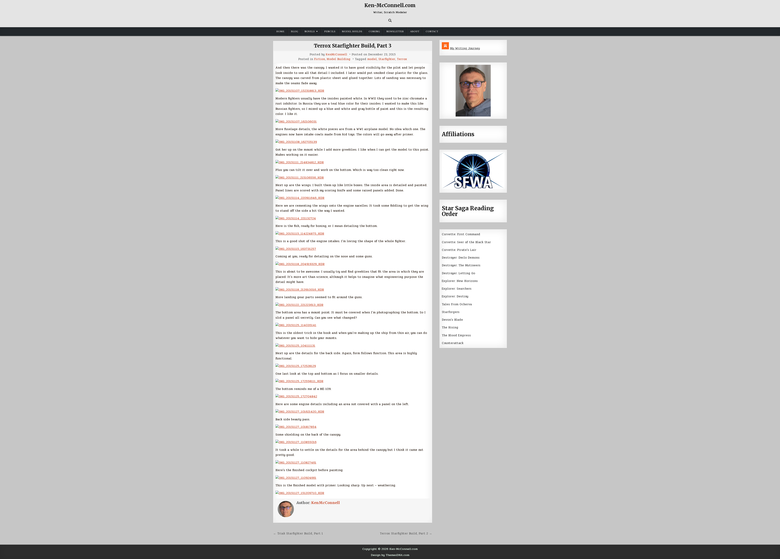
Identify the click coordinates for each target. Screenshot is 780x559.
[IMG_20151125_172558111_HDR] (299, 381)
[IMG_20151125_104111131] (295, 345)
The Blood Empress (456, 335)
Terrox (402, 59)
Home (280, 31)
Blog (294, 31)
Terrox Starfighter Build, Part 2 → (406, 533)
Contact (432, 31)
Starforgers (450, 312)
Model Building (338, 59)
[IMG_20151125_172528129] (295, 366)
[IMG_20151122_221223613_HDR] (299, 304)
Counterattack (453, 343)
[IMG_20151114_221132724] (295, 218)
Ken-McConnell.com (390, 5)
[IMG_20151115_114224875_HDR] (299, 233)
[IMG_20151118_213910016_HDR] (299, 289)
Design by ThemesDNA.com (390, 555)
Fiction (319, 59)
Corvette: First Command (461, 234)
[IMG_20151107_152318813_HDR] (299, 90)
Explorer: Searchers (456, 288)
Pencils (329, 31)
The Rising (450, 327)
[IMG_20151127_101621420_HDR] (299, 411)
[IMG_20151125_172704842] (296, 396)
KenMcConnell (336, 54)
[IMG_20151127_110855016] (295, 442)
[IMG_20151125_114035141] (295, 325)
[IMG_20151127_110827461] (295, 462)
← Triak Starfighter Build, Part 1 (298, 533)
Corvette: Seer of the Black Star (466, 242)
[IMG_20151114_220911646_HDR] (299, 197)
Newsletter (395, 31)
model (372, 59)
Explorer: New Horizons (460, 280)
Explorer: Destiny (455, 296)
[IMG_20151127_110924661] (295, 477)
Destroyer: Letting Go (458, 273)
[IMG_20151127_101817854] (295, 426)
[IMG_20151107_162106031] (296, 121)
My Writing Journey (465, 48)
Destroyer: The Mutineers (461, 265)
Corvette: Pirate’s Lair (459, 249)
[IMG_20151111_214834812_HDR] (299, 162)
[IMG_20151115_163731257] (295, 248)
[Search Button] (390, 20)
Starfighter (386, 59)
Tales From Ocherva (457, 304)
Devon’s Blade (452, 319)
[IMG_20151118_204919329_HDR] (300, 264)
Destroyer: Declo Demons (461, 257)
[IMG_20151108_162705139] (296, 141)
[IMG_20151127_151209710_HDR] (299, 493)
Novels (309, 31)
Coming (374, 31)
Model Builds (352, 31)
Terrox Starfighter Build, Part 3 (352, 46)
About (414, 31)
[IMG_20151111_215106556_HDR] (299, 177)
